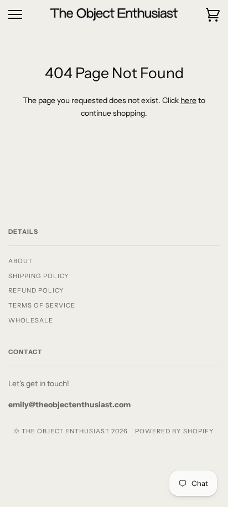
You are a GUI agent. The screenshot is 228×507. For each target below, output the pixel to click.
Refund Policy (36, 290)
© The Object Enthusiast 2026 (71, 431)
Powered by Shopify (174, 431)
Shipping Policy (38, 276)
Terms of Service (41, 305)
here (188, 100)
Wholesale (30, 320)
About (20, 261)
